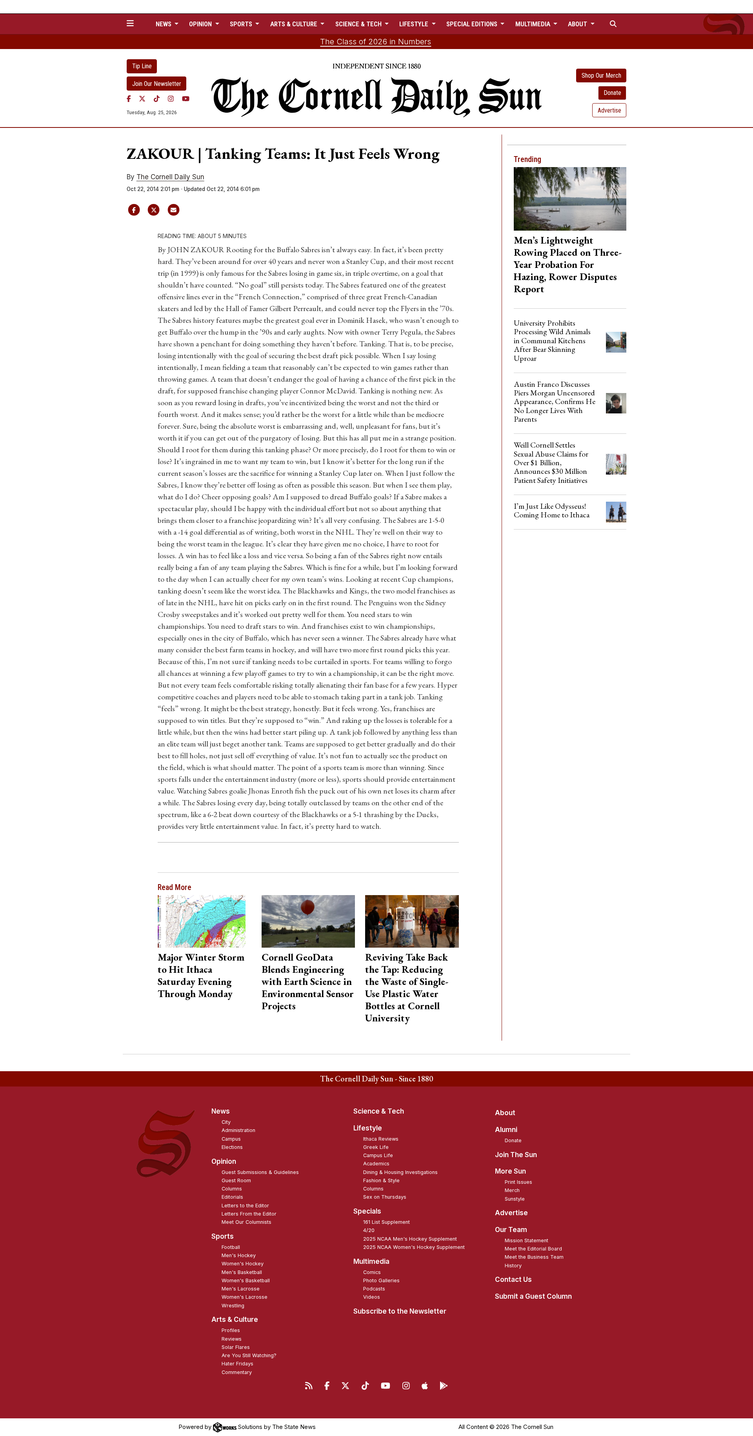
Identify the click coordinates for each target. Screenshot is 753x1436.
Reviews (232, 1339)
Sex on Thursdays (384, 1197)
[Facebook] (129, 98)
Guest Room (236, 1180)
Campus (231, 1139)
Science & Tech (378, 1111)
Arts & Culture (234, 1319)
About (505, 1113)
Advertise (609, 110)
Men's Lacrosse (241, 1289)
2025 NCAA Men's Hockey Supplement (410, 1239)
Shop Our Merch (601, 75)
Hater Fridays (237, 1364)
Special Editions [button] (472, 24)
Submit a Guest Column (533, 1296)
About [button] (578, 24)
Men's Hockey (239, 1255)
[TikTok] (157, 98)
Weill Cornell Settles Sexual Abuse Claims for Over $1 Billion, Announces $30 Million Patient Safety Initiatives (551, 462)
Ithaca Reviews (380, 1139)
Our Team (511, 1230)
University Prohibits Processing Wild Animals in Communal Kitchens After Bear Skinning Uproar (552, 340)
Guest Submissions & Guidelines (260, 1172)
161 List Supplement (386, 1222)
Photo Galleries (381, 1280)
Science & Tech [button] (359, 24)
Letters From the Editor (249, 1214)
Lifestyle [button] (414, 24)
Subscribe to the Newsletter (399, 1311)
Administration (238, 1130)
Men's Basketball (242, 1272)
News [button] (164, 24)
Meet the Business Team (534, 1257)
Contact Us (513, 1279)
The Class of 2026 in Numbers (375, 41)
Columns (232, 1189)
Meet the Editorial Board (533, 1249)
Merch (512, 1190)
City (226, 1122)
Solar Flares (236, 1347)
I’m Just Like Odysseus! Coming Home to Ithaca (551, 510)
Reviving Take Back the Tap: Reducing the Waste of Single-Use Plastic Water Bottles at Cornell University (406, 987)
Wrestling (233, 1306)
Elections (232, 1147)
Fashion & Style (381, 1180)
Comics (372, 1272)
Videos (371, 1297)
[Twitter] (142, 98)
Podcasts (374, 1289)
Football (231, 1247)
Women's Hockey (243, 1264)
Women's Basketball (246, 1280)
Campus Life (378, 1155)
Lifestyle (367, 1128)
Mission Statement (526, 1240)
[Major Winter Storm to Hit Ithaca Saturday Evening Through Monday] (204, 921)
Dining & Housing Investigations (400, 1172)
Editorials (232, 1197)
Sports (222, 1236)
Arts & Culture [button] (294, 24)
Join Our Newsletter (156, 83)
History (513, 1266)
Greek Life (376, 1147)
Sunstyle (515, 1199)
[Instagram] (171, 98)
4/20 (369, 1230)
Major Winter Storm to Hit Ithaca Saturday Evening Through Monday (201, 975)
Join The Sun (516, 1155)
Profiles (231, 1330)
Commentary (237, 1372)
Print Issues (518, 1182)
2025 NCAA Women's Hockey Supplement (414, 1247)
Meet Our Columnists (246, 1222)
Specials (367, 1211)
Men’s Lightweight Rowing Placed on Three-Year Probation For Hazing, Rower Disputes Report (568, 264)
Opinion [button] (201, 24)
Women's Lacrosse (244, 1297)
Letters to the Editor (245, 1205)
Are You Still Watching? (249, 1355)
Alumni (506, 1130)
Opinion (223, 1161)
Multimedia (371, 1261)
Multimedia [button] (533, 24)
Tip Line (142, 66)
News (220, 1111)
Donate (612, 92)
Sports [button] (242, 24)
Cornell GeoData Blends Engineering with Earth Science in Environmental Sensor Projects (308, 981)
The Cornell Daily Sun (170, 177)
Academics (376, 1164)
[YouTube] (185, 98)
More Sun (510, 1171)
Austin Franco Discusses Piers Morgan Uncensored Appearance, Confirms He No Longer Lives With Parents (554, 401)
